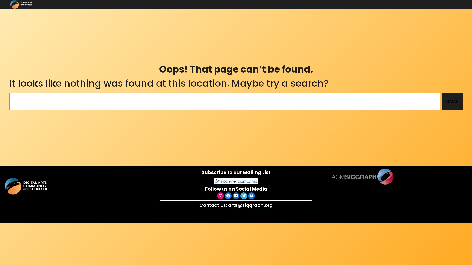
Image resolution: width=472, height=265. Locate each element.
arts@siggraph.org (250, 205)
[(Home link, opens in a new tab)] (26, 186)
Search (452, 101)
